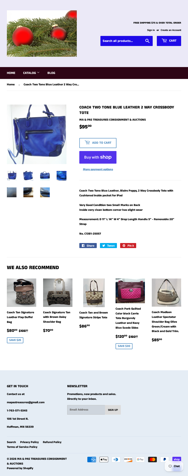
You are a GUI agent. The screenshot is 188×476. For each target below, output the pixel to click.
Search (11, 442)
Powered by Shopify (20, 468)
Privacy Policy (29, 442)
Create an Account (171, 30)
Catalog (30, 73)
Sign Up (113, 410)
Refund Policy (52, 442)
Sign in (151, 30)
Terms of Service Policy (22, 447)
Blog (51, 73)
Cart (172, 40)
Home (11, 73)
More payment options (98, 169)
